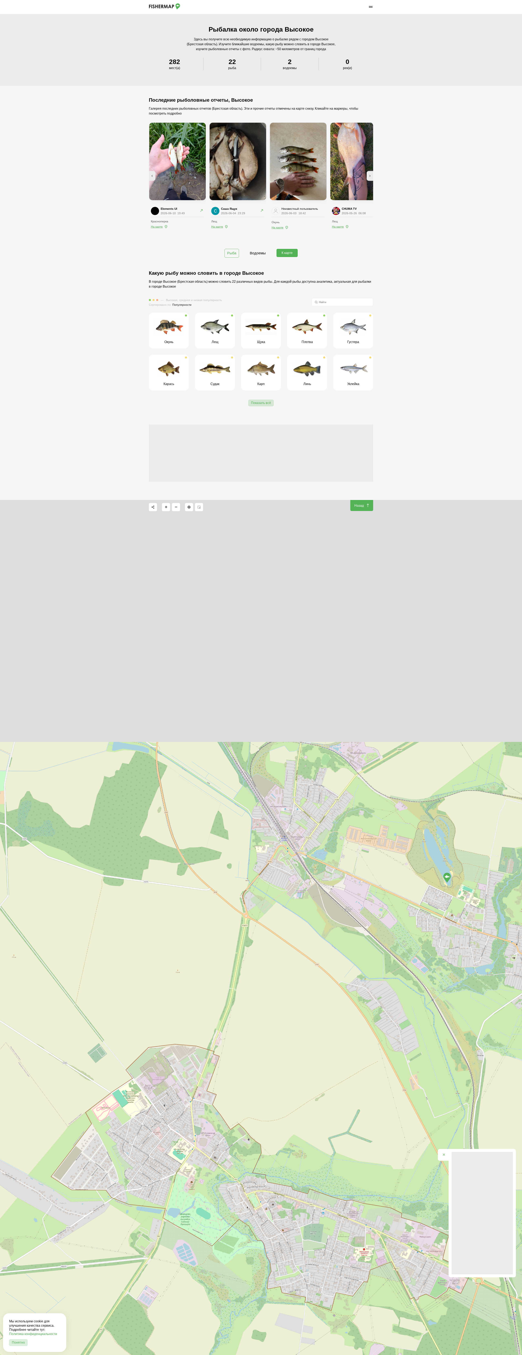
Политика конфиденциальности (33, 1334)
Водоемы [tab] (258, 253)
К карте (287, 253)
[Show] (447, 878)
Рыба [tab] (231, 253)
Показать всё (261, 403)
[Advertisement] (261, 453)
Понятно (18, 1342)
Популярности (181, 304)
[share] (153, 507)
